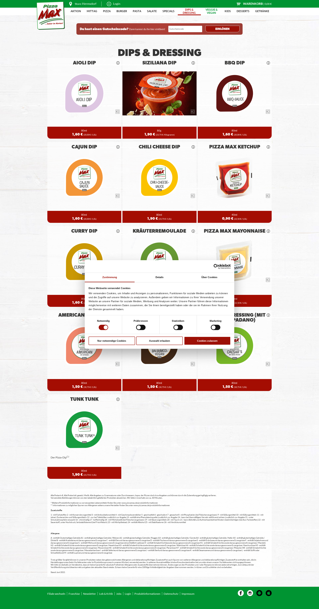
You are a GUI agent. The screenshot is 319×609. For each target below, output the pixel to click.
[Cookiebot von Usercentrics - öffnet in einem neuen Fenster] (216, 266)
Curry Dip (84, 231)
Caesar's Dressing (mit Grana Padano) (235, 318)
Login (116, 3)
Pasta (137, 11)
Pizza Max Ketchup (234, 146)
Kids (228, 11)
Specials (168, 11)
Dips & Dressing (189, 11)
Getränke (262, 11)
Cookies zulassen (207, 340)
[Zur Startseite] (51, 15)
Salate (152, 11)
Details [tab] (160, 277)
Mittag (92, 11)
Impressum (188, 593)
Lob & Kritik (106, 593)
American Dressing (84, 315)
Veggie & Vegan (211, 11)
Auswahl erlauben (159, 340)
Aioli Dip (84, 62)
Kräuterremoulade (159, 231)
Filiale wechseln (56, 593)
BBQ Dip (235, 62)
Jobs (118, 593)
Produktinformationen (147, 593)
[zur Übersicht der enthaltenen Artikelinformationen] (118, 63)
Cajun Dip (84, 146)
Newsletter (89, 593)
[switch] (141, 327)
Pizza (107, 11)
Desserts (243, 11)
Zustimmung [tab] (109, 277)
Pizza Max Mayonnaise (234, 231)
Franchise (74, 593)
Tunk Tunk (84, 399)
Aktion (76, 11)
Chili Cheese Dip (159, 146)
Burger (121, 11)
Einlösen (222, 29)
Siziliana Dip (159, 62)
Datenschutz (171, 593)
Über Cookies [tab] (209, 277)
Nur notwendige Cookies (111, 340)
